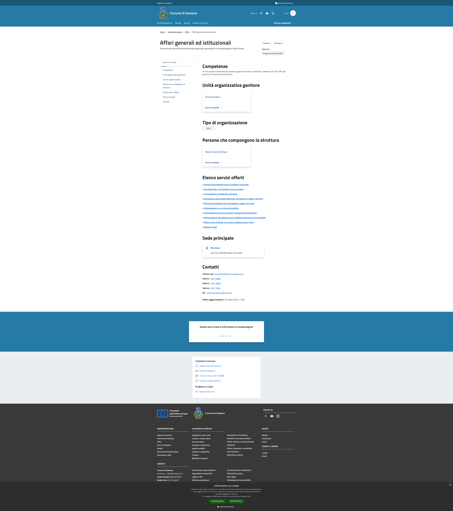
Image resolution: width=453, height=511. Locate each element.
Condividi (266, 43)
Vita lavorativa (198, 441)
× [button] (450, 485)
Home (162, 32)
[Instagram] (272, 13)
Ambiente (231, 445)
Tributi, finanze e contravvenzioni (240, 441)
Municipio (215, 247)
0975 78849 (216, 283)
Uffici (187, 32)
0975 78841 (216, 288)
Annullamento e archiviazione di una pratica (223, 189)
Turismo (195, 455)
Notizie (265, 435)
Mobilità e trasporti (200, 458)
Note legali (231, 476)
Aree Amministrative (165, 438)
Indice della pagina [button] (169, 62)
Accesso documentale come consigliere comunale (226, 184)
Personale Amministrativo (167, 451)
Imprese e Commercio (201, 445)
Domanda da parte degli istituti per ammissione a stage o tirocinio (233, 198)
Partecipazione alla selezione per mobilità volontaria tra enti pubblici (235, 217)
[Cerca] (293, 13)
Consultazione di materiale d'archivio (220, 194)
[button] (226, 506)
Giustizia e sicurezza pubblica (239, 438)
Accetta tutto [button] (217, 501)
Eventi (264, 456)
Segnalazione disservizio (202, 473)
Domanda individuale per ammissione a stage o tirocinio (229, 203)
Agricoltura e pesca (235, 454)
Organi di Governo (164, 435)
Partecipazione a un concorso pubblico (221, 208)
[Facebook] (260, 13)
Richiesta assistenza (200, 480)
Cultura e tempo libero (201, 438)
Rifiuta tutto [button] (236, 501)
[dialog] (226, 496)
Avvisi (264, 441)
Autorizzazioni (233, 451)
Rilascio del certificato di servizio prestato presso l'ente (229, 222)
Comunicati (266, 438)
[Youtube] (266, 13)
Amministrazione (175, 32)
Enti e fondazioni (164, 445)
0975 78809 (216, 278)
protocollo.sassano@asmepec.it (219, 292)
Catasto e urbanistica (201, 451)
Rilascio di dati (210, 227)
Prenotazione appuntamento (204, 470)
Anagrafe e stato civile (201, 435)
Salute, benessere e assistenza (239, 448)
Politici (160, 448)
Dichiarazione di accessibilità (238, 480)
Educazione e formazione (237, 435)
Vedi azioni (278, 43)
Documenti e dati (164, 455)
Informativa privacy (235, 473)
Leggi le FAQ (197, 476)
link (249, 496)
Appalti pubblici (198, 448)
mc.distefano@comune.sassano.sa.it (229, 274)
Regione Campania (164, 3)
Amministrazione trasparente (239, 470)
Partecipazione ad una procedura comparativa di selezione (230, 213)
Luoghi (265, 452)
